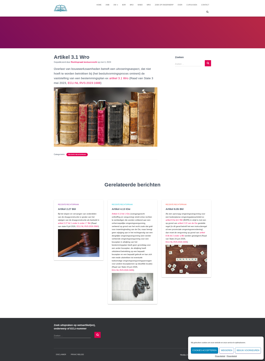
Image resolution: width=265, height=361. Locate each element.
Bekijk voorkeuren (248, 350)
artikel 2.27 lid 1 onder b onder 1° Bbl (74, 223)
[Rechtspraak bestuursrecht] (60, 8)
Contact (205, 5)
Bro (131, 5)
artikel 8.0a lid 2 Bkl (174, 220)
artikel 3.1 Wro (118, 78)
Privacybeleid (220, 356)
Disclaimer (61, 354)
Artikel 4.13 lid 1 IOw (121, 214)
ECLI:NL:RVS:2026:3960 (87, 226)
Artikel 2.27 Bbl (67, 209)
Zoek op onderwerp (164, 5)
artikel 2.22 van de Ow (187, 223)
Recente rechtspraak (77, 154)
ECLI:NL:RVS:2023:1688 (84, 82)
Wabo (140, 5)
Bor (124, 5)
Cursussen (191, 5)
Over (180, 5)
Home (98, 5)
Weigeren (226, 350)
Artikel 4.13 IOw (121, 209)
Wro (149, 5)
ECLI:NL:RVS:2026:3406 (122, 270)
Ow (115, 5)
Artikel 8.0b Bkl (175, 209)
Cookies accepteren (204, 350)
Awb (107, 5)
